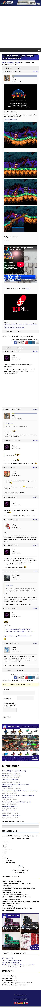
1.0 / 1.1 (7, 842)
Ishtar (10, 978)
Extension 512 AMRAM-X (10, 780)
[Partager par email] (37, 342)
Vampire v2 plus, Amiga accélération (13, 967)
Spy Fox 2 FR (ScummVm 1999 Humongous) (16, 802)
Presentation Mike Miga (9, 806)
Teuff (14, 978)
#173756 (35, 545)
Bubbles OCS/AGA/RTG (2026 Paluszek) (16, 897)
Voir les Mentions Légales (20, 999)
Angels (25, 985)
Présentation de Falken (9, 811)
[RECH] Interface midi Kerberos (12, 960)
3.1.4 (6, 858)
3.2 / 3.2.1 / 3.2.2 (10, 860)
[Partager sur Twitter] (19, 342)
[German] (19, 1003)
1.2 (6, 845)
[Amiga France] (20, 4)
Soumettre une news (20, 995)
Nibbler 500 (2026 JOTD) (11, 899)
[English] (16, 1003)
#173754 (35, 519)
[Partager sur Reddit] (22, 342)
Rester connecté (9, 703)
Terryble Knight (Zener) (10, 120)
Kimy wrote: (10, 423)
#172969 (35, 71)
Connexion (7, 717)
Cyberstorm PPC (7, 958)
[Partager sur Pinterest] (26, 342)
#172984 (35, 409)
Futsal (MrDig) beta (10, 906)
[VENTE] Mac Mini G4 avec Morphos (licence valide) (18, 965)
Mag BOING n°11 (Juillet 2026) (11, 775)
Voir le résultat (20, 868)
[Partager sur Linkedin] (30, 342)
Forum (4, 62)
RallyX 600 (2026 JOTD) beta (11, 815)
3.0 (6, 851)
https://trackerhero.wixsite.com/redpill (14, 327)
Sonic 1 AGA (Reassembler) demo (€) (14, 771)
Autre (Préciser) (10, 862)
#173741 (35, 467)
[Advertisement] (20, 27)
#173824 (35, 608)
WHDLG (28, 289)
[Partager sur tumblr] (33, 342)
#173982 (35, 643)
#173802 (35, 571)
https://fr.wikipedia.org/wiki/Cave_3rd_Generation (18, 636)
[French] (14, 1003)
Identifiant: (6, 690)
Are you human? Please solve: (9, 706)
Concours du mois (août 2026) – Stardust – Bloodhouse (20, 791)
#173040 (35, 441)
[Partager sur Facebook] (15, 342)
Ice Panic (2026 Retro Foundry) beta (15, 895)
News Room (10, 62)
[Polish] (27, 1003)
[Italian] (24, 1003)
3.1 (6, 854)
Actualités (17, 62)
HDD (16, 289)
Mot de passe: (7, 698)
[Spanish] (21, 1003)
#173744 (35, 497)
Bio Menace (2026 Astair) (12, 892)
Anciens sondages (20, 872)
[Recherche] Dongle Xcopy (10, 962)
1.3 (6, 847)
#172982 (35, 351)
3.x (5, 856)
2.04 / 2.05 (8, 849)
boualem (5, 978)
